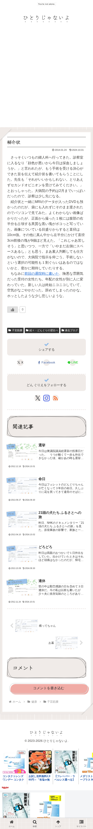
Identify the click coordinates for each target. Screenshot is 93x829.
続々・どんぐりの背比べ (43, 330)
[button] (83, 645)
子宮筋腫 (17, 330)
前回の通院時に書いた (41, 273)
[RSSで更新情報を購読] (55, 398)
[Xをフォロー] (37, 398)
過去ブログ (71, 330)
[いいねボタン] (12, 309)
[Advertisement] (46, 78)
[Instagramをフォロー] (46, 398)
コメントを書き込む (48, 688)
